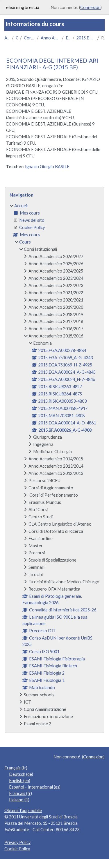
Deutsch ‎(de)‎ (21, 774)
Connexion (90, 7)
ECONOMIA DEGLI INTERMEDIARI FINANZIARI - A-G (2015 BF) (52, 63)
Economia (68, 37)
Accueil (7, 37)
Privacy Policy (17, 842)
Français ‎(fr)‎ (15, 767)
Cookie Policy (17, 848)
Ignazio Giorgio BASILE (47, 166)
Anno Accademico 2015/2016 (50, 37)
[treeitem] (54, 465)
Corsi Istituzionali (29, 37)
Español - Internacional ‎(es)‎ (34, 786)
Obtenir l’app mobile (23, 810)
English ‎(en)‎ (19, 780)
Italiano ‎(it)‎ (19, 799)
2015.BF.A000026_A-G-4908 (85, 37)
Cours (17, 37)
